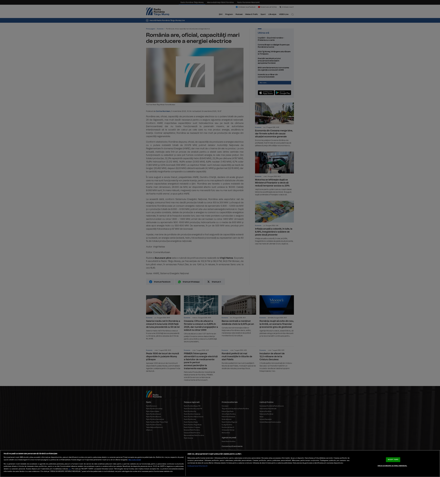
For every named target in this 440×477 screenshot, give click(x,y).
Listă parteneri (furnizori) (197, 466)
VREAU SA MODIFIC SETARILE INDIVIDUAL (392, 466)
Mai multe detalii (134, 460)
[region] (220, 463)
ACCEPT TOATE (393, 459)
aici (70, 469)
